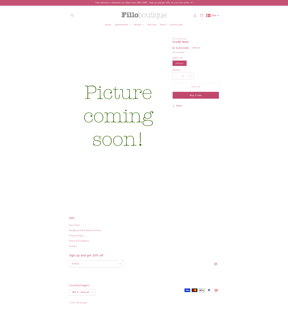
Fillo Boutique (81, 303)
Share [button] (179, 105)
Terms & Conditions (79, 241)
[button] (72, 15)
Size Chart (74, 225)
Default (181, 64)
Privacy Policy (76, 235)
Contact (73, 246)
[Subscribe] (119, 263)
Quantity (176, 70)
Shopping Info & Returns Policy (85, 230)
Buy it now (196, 95)
